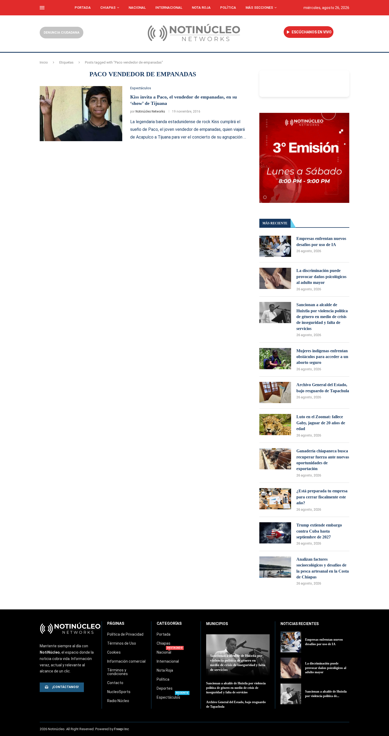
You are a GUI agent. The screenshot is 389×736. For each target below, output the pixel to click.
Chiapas (108, 8)
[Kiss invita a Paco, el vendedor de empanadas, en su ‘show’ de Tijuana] (81, 113)
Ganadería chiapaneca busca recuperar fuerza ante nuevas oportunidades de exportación (322, 460)
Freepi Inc (121, 729)
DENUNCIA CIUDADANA (61, 32)
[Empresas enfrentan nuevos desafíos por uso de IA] (275, 246)
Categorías (169, 624)
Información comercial (126, 661)
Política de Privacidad (125, 634)
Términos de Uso (121, 643)
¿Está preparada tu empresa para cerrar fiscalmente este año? (321, 497)
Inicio (44, 62)
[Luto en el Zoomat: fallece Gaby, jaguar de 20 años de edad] (275, 424)
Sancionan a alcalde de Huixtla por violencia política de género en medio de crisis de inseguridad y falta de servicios (322, 316)
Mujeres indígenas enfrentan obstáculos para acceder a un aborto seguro (322, 357)
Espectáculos (168, 697)
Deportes (165, 688)
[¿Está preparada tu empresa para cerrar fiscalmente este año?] (275, 498)
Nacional (137, 8)
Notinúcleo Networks (150, 111)
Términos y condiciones (117, 672)
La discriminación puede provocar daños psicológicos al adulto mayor (321, 276)
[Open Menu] (42, 7)
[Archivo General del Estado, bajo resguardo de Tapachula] (275, 392)
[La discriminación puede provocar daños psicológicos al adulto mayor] (275, 278)
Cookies (114, 652)
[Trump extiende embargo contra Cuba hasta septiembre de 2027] (275, 532)
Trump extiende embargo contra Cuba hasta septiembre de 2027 (319, 531)
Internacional (168, 8)
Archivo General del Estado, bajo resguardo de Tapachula (322, 387)
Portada (83, 8)
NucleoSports (118, 692)
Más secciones (259, 8)
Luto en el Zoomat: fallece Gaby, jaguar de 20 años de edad (320, 422)
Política (228, 8)
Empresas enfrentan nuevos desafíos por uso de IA (321, 241)
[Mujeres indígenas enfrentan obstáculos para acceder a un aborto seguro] (275, 358)
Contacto (115, 683)
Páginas (115, 624)
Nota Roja (201, 8)
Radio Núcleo (118, 701)
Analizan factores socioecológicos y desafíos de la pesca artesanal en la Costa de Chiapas (322, 568)
